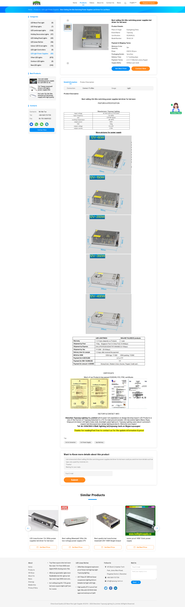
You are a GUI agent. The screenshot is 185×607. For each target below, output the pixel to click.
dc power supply (86, 442)
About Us (31, 576)
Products (31, 570)
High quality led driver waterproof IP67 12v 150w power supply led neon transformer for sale (140, 540)
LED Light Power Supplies (42, 53)
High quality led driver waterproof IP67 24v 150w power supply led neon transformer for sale (107, 540)
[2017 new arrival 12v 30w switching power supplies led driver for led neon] (43, 521)
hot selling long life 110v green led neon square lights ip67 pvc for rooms (60, 586)
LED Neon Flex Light (42, 23)
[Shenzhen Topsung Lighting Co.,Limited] (36, 3)
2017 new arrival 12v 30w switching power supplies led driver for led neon (41, 540)
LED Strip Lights (42, 26)
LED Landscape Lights (42, 30)
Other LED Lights (42, 57)
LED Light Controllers (42, 50)
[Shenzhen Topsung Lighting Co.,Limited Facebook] (110, 588)
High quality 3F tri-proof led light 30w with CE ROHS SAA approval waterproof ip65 (87, 590)
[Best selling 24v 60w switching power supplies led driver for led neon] (91, 37)
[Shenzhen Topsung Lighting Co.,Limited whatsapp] (36, 124)
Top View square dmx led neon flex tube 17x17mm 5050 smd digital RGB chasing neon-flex (60, 566)
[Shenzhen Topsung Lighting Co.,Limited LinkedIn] (115, 588)
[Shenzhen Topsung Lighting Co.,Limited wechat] (41, 124)
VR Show (31, 573)
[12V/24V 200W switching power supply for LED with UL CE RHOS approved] (33, 81)
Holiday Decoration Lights (42, 34)
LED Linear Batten (42, 42)
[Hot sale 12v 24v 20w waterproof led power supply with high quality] (33, 95)
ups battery (99, 442)
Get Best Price (120, 69)
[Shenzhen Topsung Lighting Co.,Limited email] (31, 124)
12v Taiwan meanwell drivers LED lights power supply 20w (45, 88)
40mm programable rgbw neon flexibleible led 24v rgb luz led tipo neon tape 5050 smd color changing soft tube (60, 576)
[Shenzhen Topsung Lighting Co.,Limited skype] (46, 124)
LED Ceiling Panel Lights (42, 38)
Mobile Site (32, 585)
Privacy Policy (33, 588)
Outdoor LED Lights (42, 61)
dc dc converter (70, 442)
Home (30, 567)
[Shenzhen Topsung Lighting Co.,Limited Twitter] (105, 588)
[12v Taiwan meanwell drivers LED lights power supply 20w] (33, 88)
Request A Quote (149, 3)
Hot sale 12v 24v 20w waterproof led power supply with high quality (46, 95)
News (30, 579)
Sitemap (31, 582)
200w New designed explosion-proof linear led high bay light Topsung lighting (88, 570)
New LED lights (42, 65)
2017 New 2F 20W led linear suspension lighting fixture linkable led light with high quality (87, 580)
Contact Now (42, 130)
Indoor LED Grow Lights (42, 46)
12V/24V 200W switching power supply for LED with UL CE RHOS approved (46, 80)
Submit (74, 480)
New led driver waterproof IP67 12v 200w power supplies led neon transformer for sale (75, 540)
